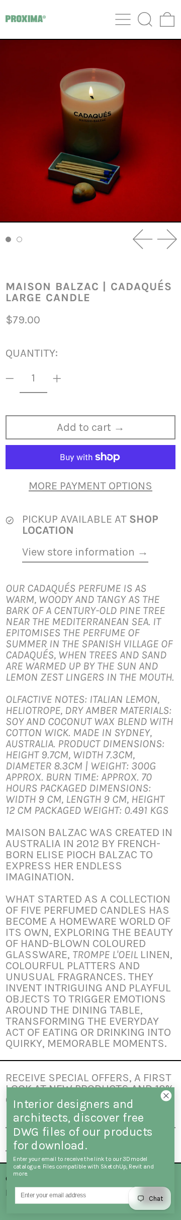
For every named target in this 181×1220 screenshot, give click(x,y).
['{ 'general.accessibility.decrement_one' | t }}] (10, 379)
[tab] (8, 239)
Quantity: (32, 353)
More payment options (90, 485)
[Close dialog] (166, 1095)
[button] (145, 19)
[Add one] (57, 379)
